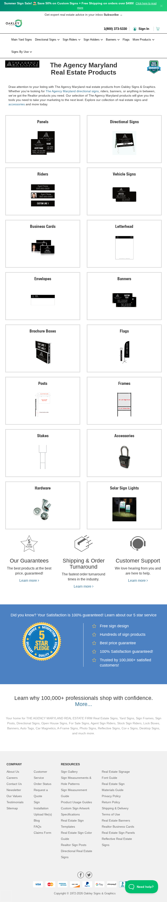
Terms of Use (111, 814)
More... (83, 704)
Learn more (28, 580)
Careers (12, 777)
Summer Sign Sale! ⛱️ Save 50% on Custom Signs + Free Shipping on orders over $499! (69, 3)
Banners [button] (111, 39)
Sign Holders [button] (92, 39)
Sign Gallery (69, 771)
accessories (16, 104)
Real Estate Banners (116, 820)
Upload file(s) (43, 814)
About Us (13, 771)
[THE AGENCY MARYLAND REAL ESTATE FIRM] (22, 63)
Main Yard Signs (21, 39)
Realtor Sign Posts (73, 845)
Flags (126, 39)
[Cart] (158, 29)
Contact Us (14, 784)
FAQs (37, 826)
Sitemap (12, 808)
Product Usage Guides (76, 802)
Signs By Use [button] (20, 51)
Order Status (42, 784)
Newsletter (14, 790)
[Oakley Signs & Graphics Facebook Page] (80, 875)
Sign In (143, 29)
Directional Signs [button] (46, 39)
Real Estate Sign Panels (118, 832)
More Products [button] (142, 39)
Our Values (14, 796)
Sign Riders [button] (70, 39)
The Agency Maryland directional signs (72, 91)
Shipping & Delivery (115, 808)
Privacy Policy (111, 796)
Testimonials (15, 802)
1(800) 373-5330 (115, 29)
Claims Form (42, 832)
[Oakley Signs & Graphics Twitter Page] (89, 875)
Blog (37, 820)
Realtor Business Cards (118, 826)
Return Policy (111, 802)
